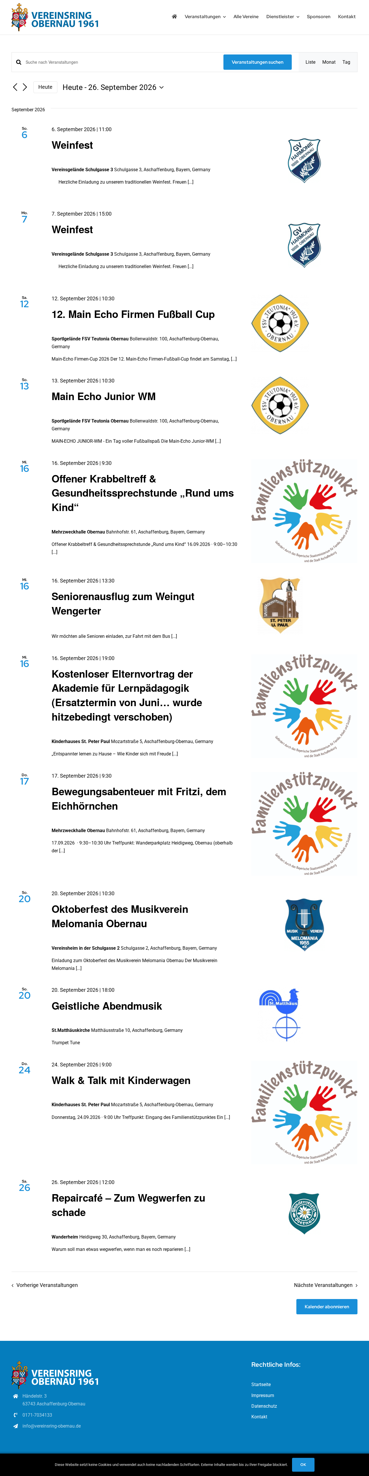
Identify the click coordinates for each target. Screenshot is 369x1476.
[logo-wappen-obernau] (55, 5)
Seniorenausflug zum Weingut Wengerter (123, 603)
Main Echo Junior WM (104, 396)
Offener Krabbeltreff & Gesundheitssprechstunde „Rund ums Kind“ (143, 492)
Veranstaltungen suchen (257, 62)
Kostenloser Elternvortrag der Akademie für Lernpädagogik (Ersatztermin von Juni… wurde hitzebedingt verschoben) (127, 695)
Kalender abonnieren (327, 1307)
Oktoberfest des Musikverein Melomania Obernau (120, 916)
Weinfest (72, 144)
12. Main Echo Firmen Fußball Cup (133, 314)
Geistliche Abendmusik (107, 1005)
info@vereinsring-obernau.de (51, 1426)
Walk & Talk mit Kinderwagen (121, 1080)
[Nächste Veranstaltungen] (24, 87)
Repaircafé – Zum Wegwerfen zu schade (128, 1204)
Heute (45, 87)
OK (303, 1464)
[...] (190, 182)
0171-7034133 (37, 1415)
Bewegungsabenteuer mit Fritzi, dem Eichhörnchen (139, 798)
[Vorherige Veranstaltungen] (15, 87)
